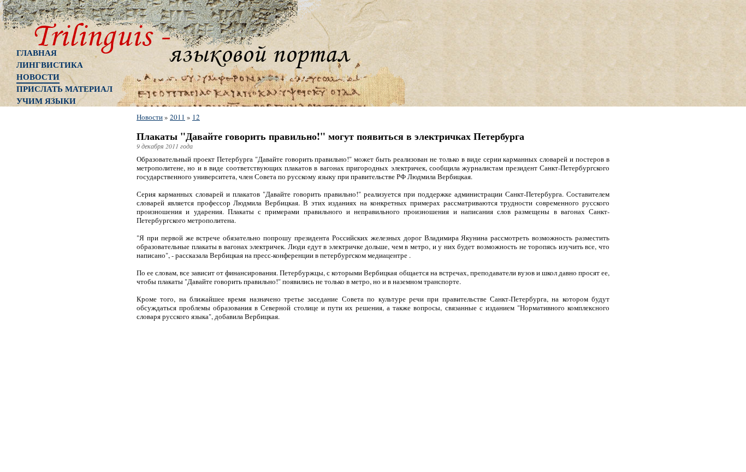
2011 (177, 117)
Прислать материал (64, 88)
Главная (36, 52)
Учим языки (46, 101)
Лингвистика (49, 64)
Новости (38, 76)
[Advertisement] (60, 287)
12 (196, 117)
